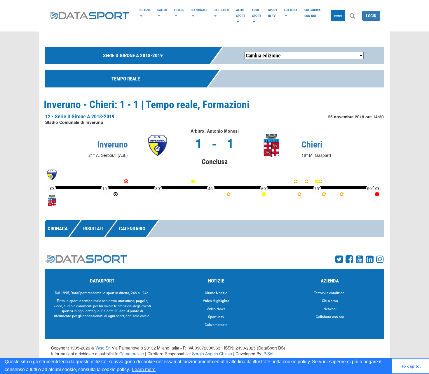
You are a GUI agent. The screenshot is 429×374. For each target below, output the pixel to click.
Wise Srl (103, 348)
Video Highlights (216, 301)
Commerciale (131, 354)
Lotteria (290, 10)
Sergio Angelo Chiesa (212, 354)
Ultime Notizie (216, 293)
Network (329, 309)
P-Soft (269, 354)
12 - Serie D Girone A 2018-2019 (79, 116)
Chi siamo (330, 301)
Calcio (162, 10)
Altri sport (240, 13)
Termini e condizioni (330, 293)
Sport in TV (272, 13)
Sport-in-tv (216, 317)
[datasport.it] (89, 15)
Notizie (144, 10)
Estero (179, 10)
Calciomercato (216, 325)
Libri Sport (256, 13)
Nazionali (199, 10)
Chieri (311, 144)
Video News (216, 309)
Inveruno (112, 144)
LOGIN (371, 15)
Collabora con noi (312, 13)
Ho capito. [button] (410, 366)
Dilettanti (221, 10)
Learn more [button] (144, 369)
